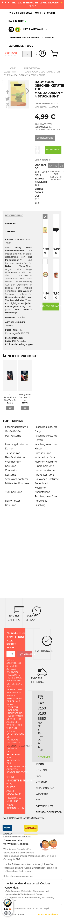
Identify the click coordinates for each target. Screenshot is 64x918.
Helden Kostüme (45, 470)
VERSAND (10, 223)
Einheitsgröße (45, 137)
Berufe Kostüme (15, 457)
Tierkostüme (12, 453)
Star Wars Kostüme (17, 479)
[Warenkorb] (55, 54)
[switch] (7, 913)
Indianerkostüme (45, 457)
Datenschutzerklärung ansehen (18, 876)
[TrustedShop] (14, 29)
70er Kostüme (13, 492)
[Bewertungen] (47, 640)
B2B (38, 800)
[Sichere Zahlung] (19, 609)
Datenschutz (44, 806)
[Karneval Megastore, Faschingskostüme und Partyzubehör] (11, 53)
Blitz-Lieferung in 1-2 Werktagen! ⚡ (37, 2)
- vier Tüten (46, 105)
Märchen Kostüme (46, 461)
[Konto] (42, 54)
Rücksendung (45, 788)
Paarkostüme (13, 435)
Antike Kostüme (44, 474)
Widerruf (42, 794)
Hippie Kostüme (44, 466)
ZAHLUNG (10, 231)
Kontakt (41, 770)
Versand (41, 782)
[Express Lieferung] (42, 671)
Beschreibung (14, 215)
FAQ (38, 776)
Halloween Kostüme (47, 479)
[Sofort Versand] (36, 609)
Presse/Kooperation (49, 812)
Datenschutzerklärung (21, 745)
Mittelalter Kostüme (17, 483)
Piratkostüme (43, 453)
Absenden (28, 653)
